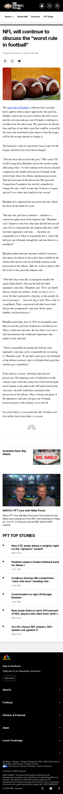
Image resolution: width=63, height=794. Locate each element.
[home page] (14, 6)
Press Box (7, 764)
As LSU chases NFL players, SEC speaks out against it (31, 628)
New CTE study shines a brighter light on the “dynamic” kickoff (35, 547)
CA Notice (31, 766)
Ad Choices (18, 764)
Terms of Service (44, 766)
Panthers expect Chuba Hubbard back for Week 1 (35, 563)
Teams (8, 16)
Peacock (35, 16)
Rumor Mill (22, 16)
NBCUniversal (20, 771)
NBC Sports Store (51, 762)
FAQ (40, 762)
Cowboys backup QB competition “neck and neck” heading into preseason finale (32, 580)
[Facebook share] (5, 61)
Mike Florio (16, 553)
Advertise (7, 762)
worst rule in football (17, 107)
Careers (15, 762)
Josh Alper (16, 569)
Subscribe (9, 678)
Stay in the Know (11, 666)
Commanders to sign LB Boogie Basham (31, 596)
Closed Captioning (29, 762)
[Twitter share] (12, 61)
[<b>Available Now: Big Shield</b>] (47, 457)
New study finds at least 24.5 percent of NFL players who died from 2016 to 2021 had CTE (35, 612)
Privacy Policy (31, 764)
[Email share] (19, 61)
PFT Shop (48, 16)
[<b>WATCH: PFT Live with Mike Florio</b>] (31, 490)
